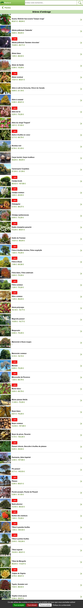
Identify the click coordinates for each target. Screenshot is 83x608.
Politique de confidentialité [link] (62, 605)
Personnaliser (45, 605)
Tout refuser (32, 605)
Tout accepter (19, 605)
